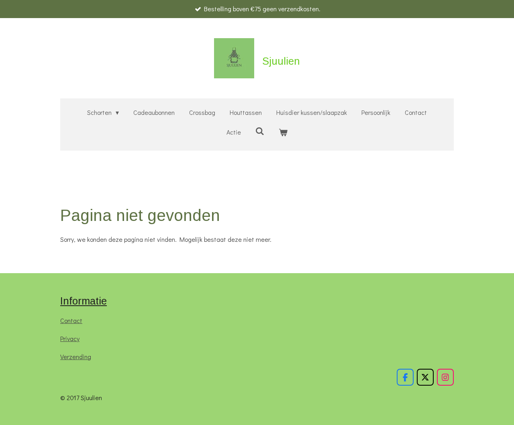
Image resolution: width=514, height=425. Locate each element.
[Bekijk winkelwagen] (283, 132)
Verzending (75, 356)
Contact (71, 320)
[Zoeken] (259, 131)
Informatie (83, 300)
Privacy (70, 338)
